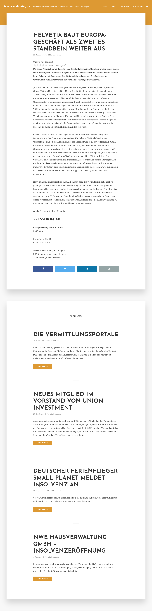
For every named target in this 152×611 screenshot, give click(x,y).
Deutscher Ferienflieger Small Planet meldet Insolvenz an (75, 478)
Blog (105, 6)
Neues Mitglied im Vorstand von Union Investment (68, 401)
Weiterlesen (43, 366)
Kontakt (114, 6)
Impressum (125, 6)
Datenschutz (138, 6)
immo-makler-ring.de (17, 6)
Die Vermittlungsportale (76, 335)
